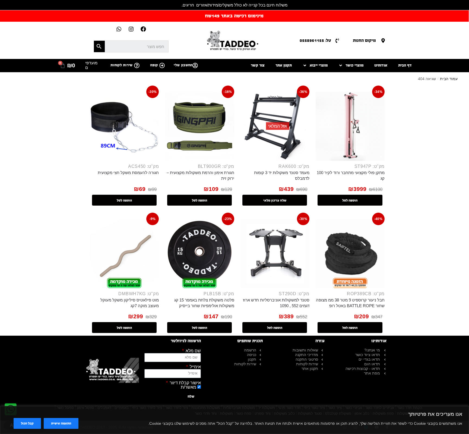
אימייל (195, 367)
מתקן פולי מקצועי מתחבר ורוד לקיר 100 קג (351, 175)
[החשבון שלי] (195, 65)
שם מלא (193, 351)
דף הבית (405, 65)
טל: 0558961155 (315, 40)
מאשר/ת (188, 387)
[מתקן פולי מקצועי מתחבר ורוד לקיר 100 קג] (350, 126)
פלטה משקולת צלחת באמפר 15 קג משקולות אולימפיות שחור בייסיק (204, 303)
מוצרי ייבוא (319, 65)
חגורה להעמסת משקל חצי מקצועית (128, 172)
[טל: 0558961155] (337, 40)
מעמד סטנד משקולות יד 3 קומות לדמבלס (281, 175)
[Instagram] (131, 29)
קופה (154, 65)
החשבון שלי (183, 65)
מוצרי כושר (354, 65)
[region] (234, 420)
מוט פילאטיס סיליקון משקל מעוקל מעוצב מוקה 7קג (129, 303)
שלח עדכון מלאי (274, 200)
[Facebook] (143, 29)
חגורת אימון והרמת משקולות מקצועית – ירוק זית (200, 175)
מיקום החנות (364, 40)
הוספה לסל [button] (349, 200)
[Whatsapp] (118, 29)
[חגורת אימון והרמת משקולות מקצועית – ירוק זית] (199, 126)
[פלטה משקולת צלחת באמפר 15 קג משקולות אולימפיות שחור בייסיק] (199, 253)
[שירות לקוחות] (137, 65)
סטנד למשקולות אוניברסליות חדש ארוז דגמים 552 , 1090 (276, 303)
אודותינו (380, 65)
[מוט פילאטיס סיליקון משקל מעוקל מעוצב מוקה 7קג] (124, 253)
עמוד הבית (449, 79)
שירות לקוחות (121, 65)
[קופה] (162, 65)
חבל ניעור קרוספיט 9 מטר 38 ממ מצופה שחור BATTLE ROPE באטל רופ (350, 303)
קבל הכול (27, 423)
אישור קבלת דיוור (185, 383)
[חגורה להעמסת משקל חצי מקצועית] (124, 126)
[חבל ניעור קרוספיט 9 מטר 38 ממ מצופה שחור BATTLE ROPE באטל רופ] (350, 253)
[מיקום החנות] (383, 40)
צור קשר (258, 65)
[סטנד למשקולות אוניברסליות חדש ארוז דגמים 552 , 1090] (274, 253)
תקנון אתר (283, 65)
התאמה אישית (61, 423)
